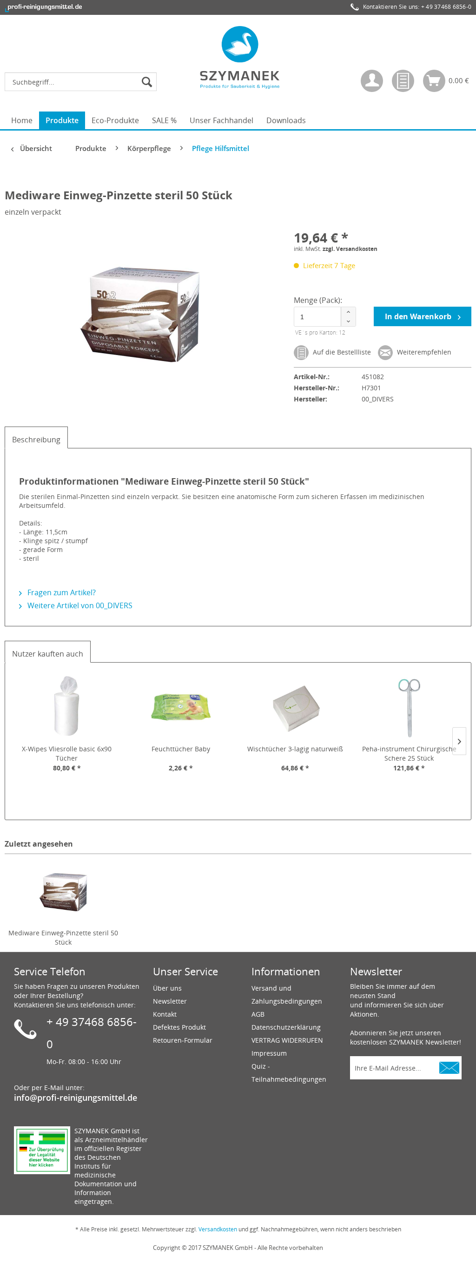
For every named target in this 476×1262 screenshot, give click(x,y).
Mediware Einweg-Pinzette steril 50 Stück (63, 937)
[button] (348, 312)
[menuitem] (83, 82)
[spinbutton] (324, 317)
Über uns (167, 988)
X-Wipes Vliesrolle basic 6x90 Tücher (67, 753)
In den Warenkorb (419, 316)
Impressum (269, 1053)
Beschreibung (36, 439)
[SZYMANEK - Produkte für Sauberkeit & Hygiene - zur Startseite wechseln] (240, 57)
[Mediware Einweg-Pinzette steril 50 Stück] (63, 891)
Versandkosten (217, 1229)
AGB (257, 1014)
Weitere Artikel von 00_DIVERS (79, 605)
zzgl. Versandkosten (350, 249)
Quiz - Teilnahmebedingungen (288, 1073)
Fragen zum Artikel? (61, 592)
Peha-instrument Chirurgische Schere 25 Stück (409, 753)
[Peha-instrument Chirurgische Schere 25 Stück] (409, 707)
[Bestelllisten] (403, 81)
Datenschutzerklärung (286, 1027)
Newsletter (170, 1001)
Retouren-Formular (182, 1040)
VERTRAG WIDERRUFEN (287, 1040)
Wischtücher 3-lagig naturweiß (295, 748)
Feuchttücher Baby (181, 748)
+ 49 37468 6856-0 (446, 7)
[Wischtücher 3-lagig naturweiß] (295, 707)
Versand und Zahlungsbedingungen (286, 995)
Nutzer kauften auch (47, 654)
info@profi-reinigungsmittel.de (75, 1097)
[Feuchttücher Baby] (181, 707)
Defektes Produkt (179, 1027)
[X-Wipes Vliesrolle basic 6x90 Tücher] (66, 707)
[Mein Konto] (372, 81)
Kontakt (165, 1014)
